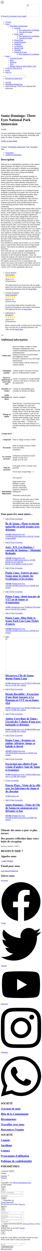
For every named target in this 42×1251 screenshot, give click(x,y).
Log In (22, 1228)
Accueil (8, 22)
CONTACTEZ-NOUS (13, 68)
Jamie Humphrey (11, 295)
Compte (5, 1140)
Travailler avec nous (12, 1124)
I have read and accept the (22, 1224)
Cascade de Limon (25, 32)
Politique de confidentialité (16, 1161)
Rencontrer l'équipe (12, 1129)
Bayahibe (17, 50)
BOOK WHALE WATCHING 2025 (23, 66)
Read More (33, 289)
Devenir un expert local (13, 78)
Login (7, 70)
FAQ (11, 64)
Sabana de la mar (20, 52)
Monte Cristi (18, 48)
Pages (7, 56)
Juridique (6, 1145)
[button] (21, 1178)
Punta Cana (18, 34)
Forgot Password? (7, 1202)
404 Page (13, 62)
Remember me (8, 1200)
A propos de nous (16, 58)
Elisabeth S (9, 315)
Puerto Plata (18, 40)
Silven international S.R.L (22, 1183)
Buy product (21, 609)
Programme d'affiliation (15, 1155)
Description (9, 153)
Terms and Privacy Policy (31, 1224)
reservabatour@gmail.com (9, 871)
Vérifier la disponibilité (9, 141)
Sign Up (8, 72)
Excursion (33, 147)
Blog (11, 60)
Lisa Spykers (10, 275)
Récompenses (8, 1119)
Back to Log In (6, 1249)
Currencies (5, 1171)
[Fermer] (3, 1189)
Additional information (13, 155)
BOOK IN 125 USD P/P (14, 562)
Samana (17, 28)
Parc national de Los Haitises (29, 30)
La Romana (18, 46)
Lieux (7, 24)
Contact (5, 1150)
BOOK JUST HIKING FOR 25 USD (19, 564)
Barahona (17, 44)
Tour (2, 149)
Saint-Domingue (20, 42)
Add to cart (15, 796)
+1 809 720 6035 (7, 861)
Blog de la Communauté (15, 1113)
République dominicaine (18, 26)
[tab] (23, 153)
